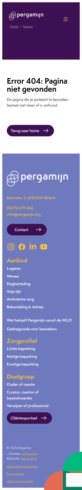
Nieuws (28, 26)
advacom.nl (29, 453)
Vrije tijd (14, 291)
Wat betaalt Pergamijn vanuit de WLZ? (39, 320)
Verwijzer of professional (28, 405)
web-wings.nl (28, 458)
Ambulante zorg (20, 299)
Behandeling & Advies (25, 306)
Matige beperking (22, 356)
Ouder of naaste (21, 384)
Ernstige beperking (22, 364)
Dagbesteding (18, 283)
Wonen (13, 276)
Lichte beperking (21, 348)
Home (14, 26)
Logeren (14, 268)
